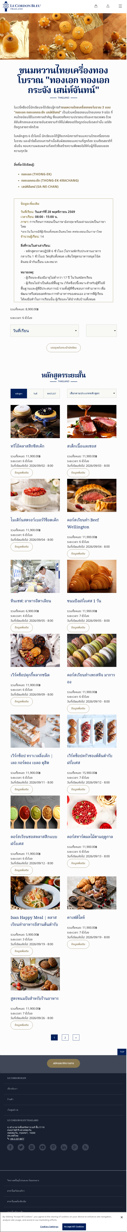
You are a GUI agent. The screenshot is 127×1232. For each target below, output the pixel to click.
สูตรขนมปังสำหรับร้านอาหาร (35, 999)
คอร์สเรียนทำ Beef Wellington (83, 523)
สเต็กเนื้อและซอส (81, 446)
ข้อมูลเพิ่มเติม (22, 473)
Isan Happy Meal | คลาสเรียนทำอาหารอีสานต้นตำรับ (34, 921)
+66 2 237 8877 (17, 1138)
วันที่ (35, 393)
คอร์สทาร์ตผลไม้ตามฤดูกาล (90, 837)
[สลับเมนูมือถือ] (120, 6)
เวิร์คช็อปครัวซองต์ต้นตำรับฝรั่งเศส (89, 759)
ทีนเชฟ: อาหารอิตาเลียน (31, 601)
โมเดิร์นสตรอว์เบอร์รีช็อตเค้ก (35, 520)
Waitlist (51, 393)
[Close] (121, 1217)
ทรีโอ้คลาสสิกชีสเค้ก (27, 446)
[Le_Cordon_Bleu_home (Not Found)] (22, 6)
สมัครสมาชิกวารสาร (63, 1063)
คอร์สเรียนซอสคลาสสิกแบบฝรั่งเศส (34, 840)
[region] (63, 1222)
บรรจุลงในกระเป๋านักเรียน (64, 348)
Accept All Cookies (74, 1226)
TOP (122, 1051)
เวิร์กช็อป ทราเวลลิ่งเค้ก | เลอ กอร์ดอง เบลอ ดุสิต (32, 759)
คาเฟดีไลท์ (76, 918)
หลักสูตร (18, 393)
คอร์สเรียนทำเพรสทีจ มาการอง (91, 678)
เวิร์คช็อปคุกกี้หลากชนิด (30, 675)
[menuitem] (96, 6)
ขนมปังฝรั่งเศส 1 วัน (84, 601)
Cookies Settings (49, 1226)
